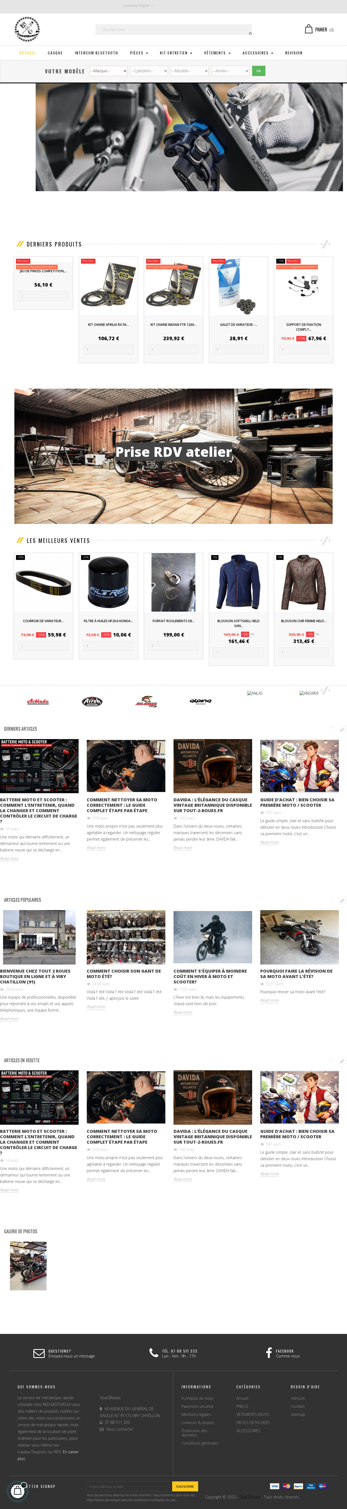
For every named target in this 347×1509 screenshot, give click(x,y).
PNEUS (242, 1406)
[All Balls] (146, 701)
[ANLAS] (255, 693)
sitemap (298, 1414)
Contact (298, 1406)
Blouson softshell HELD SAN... (238, 623)
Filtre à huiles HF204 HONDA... (108, 621)
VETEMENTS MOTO (252, 1414)
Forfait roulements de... (174, 621)
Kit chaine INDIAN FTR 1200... (173, 324)
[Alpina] (200, 701)
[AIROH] (92, 701)
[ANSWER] (309, 693)
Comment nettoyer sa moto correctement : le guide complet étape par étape (122, 805)
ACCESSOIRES (248, 1430)
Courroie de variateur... (43, 621)
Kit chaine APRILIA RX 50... (108, 324)
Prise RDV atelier (173, 451)
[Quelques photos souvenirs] (29, 1266)
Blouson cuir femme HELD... (303, 621)
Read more (9, 858)
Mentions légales (196, 1414)
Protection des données (194, 1433)
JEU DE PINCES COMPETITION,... (43, 271)
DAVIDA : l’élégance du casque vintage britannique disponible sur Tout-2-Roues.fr (213, 805)
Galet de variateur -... (238, 324)
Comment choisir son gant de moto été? (124, 973)
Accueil (242, 1398)
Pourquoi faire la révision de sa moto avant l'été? (296, 973)
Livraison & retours (198, 1422)
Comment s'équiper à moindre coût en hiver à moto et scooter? (210, 976)
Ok (258, 71)
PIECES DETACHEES (253, 1422)
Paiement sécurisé (198, 1406)
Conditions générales (200, 1443)
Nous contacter (119, 1429)
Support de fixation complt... (303, 327)
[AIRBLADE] (38, 701)
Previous (330, 729)
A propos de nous (197, 1398)
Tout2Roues (249, 1497)
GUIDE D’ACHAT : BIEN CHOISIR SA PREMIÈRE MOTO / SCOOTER (297, 802)
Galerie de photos (20, 1231)
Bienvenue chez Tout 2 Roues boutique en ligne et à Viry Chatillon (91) (35, 976)
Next (343, 729)
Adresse (298, 1398)
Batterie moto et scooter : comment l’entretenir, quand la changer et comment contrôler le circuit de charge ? (38, 810)
